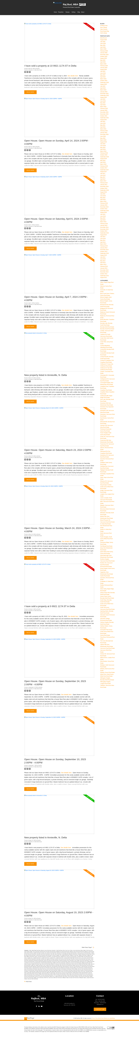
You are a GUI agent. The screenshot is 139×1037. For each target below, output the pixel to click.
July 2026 (102, 41)
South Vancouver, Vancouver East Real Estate (64, 972)
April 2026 (103, 47)
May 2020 (102, 138)
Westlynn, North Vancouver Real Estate (82, 976)
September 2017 (104, 169)
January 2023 (103, 91)
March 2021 (103, 129)
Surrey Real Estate (36, 975)
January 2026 (103, 52)
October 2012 (103, 273)
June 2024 (103, 73)
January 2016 (103, 205)
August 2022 (103, 97)
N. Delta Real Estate (84, 966)
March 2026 (103, 49)
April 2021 (103, 127)
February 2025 (104, 65)
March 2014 (103, 244)
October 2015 (103, 208)
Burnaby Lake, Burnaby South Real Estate (49, 952)
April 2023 (103, 88)
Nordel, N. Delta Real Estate (34, 967)
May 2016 (102, 197)
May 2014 (102, 240)
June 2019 (103, 145)
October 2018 (103, 155)
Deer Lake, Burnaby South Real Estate (86, 957)
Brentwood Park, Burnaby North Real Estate (48, 951)
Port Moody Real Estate (88, 967)
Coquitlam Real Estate (45, 957)
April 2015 (103, 220)
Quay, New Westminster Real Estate (30, 968)
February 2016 (104, 203)
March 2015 (103, 221)
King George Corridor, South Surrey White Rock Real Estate (106, 486)
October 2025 (103, 56)
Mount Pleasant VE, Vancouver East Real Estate (71, 966)
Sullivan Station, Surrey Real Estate (72, 973)
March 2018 (103, 164)
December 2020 (104, 134)
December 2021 (104, 112)
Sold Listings (103, 33)
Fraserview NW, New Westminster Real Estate (43, 961)
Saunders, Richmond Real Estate (86, 970)
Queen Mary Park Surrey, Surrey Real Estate (46, 968)
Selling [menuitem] (73, 12)
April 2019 (103, 149)
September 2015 (104, 210)
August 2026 (103, 39)
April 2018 (103, 162)
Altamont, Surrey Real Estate (46, 950)
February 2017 (104, 182)
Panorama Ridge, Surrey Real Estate (76, 967)
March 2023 (103, 89)
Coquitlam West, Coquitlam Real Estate (57, 957)
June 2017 (103, 175)
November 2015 (104, 207)
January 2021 (103, 132)
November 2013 (104, 249)
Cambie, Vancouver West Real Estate (84, 952)
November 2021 (104, 114)
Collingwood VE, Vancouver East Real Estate (68, 956)
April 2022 (103, 104)
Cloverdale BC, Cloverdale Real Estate (53, 956)
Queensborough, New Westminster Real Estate (62, 968)
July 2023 (102, 86)
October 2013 (103, 251)
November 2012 (104, 272)
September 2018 (104, 156)
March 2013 (103, 264)
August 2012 (103, 277)
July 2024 (102, 71)
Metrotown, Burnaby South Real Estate (40, 966)
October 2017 (103, 168)
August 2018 (103, 158)
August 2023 (103, 84)
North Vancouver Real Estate (44, 967)
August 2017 (103, 171)
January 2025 (103, 67)
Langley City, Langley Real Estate (37, 965)
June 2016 (103, 195)
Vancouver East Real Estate (88, 975)
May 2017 (102, 177)
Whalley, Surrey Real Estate (39, 977)
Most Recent (103, 38)
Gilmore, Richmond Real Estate (73, 961)
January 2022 (103, 110)
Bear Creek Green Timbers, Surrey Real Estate (71, 950)
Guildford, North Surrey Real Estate (59, 962)
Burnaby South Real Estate (72, 952)
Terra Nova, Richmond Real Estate (47, 975)
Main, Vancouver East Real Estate (66, 965)
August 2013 (103, 255)
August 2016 (103, 192)
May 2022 (102, 102)
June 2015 (103, 216)
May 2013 (102, 260)
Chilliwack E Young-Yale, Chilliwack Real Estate (78, 955)
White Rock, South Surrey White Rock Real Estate (53, 977)
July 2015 (102, 214)
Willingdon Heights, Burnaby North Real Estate (70, 977)
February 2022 (104, 108)
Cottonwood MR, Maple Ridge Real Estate (71, 957)
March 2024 (103, 78)
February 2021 (104, 130)
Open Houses (103, 29)
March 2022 (103, 106)
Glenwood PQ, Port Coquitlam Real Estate (87, 961)
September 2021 (104, 117)
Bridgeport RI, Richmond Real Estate (62, 951)
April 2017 (103, 179)
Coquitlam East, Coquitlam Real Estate (34, 957)
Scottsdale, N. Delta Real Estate (30, 971)
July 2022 (102, 99)
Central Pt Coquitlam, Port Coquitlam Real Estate (60, 955)
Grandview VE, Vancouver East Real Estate (32, 962)
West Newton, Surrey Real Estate (69, 976)
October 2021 (103, 116)
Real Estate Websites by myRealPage (107, 1018)
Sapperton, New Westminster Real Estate (65, 970)
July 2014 (102, 236)
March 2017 (103, 181)
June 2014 (103, 238)
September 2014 (104, 233)
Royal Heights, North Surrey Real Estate (50, 970)
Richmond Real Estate (39, 970)
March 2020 (103, 140)
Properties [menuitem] (60, 12)
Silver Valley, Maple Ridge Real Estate (54, 971)
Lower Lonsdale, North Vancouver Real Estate (51, 965)
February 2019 (104, 153)
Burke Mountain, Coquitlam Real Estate (34, 952)
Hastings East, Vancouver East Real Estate (73, 962)
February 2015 (104, 223)
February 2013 (104, 266)
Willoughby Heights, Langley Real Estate (86, 977)
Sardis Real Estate (76, 970)
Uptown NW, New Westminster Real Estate (74, 975)
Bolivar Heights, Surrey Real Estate (33, 951)
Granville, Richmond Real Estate (46, 962)
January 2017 (103, 184)
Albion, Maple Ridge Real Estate (35, 950)
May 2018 (102, 160)
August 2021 (103, 119)
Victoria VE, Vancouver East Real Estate (42, 976)
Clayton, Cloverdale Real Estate (40, 956)
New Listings (103, 27)
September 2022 (104, 95)
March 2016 (103, 201)
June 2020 (103, 136)
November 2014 (104, 229)
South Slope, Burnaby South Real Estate (34, 972)
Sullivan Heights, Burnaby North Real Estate (58, 973)
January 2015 (103, 225)
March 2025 (103, 64)
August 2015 (103, 212)
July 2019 (102, 143)
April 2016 (103, 199)
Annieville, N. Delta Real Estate (35, 70)
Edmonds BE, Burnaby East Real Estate (36, 960)
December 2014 (104, 227)
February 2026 (104, 51)
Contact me (100, 1009)
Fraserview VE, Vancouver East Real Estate (59, 961)
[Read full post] (59, 43)
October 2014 (103, 231)
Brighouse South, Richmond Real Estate (77, 951)
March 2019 (103, 151)
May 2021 (102, 125)
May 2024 (102, 75)
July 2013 (102, 257)
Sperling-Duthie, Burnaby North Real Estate (80, 972)
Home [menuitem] (55, 12)
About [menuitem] (82, 12)
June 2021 (103, 123)
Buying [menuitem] (67, 12)
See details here (73, 76)
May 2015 (102, 218)
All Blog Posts (104, 25)
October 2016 (103, 188)
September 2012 (104, 275)
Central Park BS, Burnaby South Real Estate (44, 955)
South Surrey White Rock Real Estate (48, 972)
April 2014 (103, 242)
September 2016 (104, 190)
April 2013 (103, 262)
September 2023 (104, 82)
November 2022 (104, 93)
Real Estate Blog (104, 31)
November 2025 (104, 54)
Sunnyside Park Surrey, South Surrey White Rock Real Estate (106, 631)
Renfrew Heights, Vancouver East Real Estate (80, 968)
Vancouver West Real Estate (29, 976)
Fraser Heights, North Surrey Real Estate (81, 960)
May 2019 (102, 147)
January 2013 (103, 268)
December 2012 (104, 270)
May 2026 (102, 45)
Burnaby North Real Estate (62, 952)
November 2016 (104, 186)
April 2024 (103, 77)
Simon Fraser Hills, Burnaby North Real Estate (69, 971)
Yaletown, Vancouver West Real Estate (31, 978)
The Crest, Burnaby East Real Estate (60, 975)
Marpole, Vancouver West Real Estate (79, 965)
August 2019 (103, 142)
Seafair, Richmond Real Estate (41, 971)
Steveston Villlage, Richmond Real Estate (42, 973)
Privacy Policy (95, 1018)
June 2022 (103, 101)
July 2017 (102, 173)
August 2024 (103, 69)
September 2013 (104, 253)
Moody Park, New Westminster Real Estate (54, 966)
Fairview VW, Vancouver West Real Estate (51, 960)
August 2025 (103, 58)
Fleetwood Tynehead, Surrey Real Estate (66, 960)
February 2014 (104, 246)
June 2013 (103, 259)
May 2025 (102, 60)
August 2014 (103, 234)
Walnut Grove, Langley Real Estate (56, 976)
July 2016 (102, 193)
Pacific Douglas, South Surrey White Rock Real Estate (60, 967)
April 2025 (103, 62)
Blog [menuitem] (79, 12)
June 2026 (103, 43)
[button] (36, 1006)
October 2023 (103, 80)
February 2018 (104, 166)
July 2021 (102, 121)
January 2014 (103, 247)
